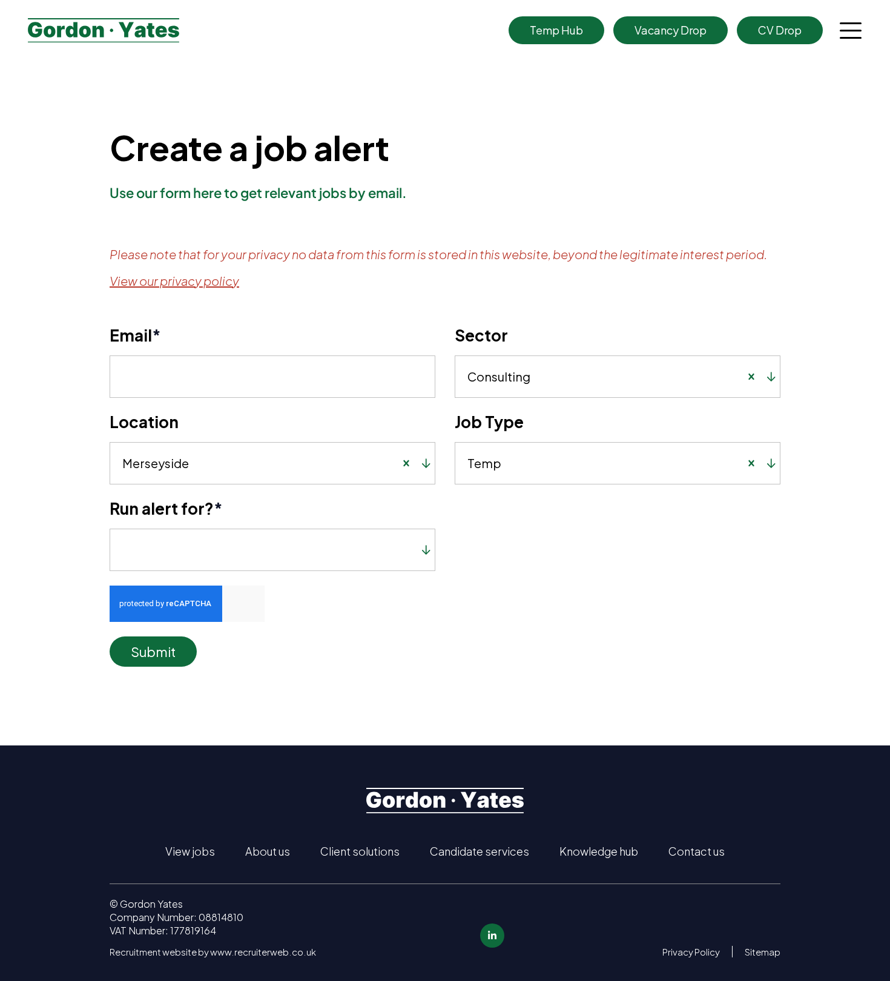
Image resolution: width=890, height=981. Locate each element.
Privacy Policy (691, 951)
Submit (153, 651)
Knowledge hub (598, 851)
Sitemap (762, 951)
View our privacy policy (174, 280)
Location (144, 421)
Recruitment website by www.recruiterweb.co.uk (213, 951)
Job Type (489, 421)
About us (267, 851)
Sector (481, 335)
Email (135, 335)
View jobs (190, 851)
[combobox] (635, 376)
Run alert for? (166, 508)
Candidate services (479, 851)
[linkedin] (492, 935)
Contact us (696, 851)
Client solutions (360, 851)
